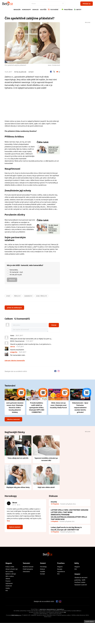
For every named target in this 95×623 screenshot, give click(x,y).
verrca (12, 347)
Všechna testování (13, 419)
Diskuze (35, 9)
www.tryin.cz (43, 609)
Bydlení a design (11, 574)
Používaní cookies (79, 582)
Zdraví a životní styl (12, 569)
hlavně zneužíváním (17, 350)
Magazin (77, 567)
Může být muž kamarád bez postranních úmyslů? (53, 150)
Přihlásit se (86, 4)
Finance (8, 581)
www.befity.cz (60, 609)
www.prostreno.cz (51, 609)
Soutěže (43, 9)
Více (8, 521)
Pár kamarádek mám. (17, 355)
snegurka (13, 352)
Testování (54, 9)
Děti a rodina (10, 576)
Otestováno (26, 571)
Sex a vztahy (9, 571)
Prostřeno (68, 9)
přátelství (17, 296)
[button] (63, 3)
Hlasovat (12, 280)
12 (59, 72)
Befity (78, 9)
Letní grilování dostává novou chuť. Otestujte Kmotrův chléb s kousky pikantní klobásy (14, 407)
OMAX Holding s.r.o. (16, 615)
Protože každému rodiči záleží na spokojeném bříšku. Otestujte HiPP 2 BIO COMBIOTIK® (36, 407)
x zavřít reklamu (89, 621)
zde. (65, 612)
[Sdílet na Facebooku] (51, 72)
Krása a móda (10, 567)
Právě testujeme (28, 569)
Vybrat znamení (14, 527)
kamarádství (28, 296)
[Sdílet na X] (54, 72)
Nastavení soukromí (80, 585)
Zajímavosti (9, 583)
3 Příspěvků (54, 521)
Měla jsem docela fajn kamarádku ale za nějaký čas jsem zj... (31, 339)
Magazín (17, 9)
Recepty (59, 569)
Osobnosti (9, 586)
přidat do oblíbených (14, 308)
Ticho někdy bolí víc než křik (18, 458)
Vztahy (31, 72)
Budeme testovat (28, 567)
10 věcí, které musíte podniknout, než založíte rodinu (53, 229)
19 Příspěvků (55, 504)
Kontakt (42, 574)
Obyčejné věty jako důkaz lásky (18, 487)
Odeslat (53, 325)
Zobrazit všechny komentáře (15, 360)
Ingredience (61, 571)
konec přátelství (41, 296)
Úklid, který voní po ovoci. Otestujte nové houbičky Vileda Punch (58, 405)
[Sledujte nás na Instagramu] (58, 371)
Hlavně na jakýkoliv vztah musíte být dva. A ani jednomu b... (31, 344)
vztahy (8, 296)
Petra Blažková (20, 72)
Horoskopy (26, 9)
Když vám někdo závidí (46, 487)
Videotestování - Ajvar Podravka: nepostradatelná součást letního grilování (80, 407)
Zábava (8, 578)
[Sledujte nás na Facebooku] (55, 371)
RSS (7, 590)
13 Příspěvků (55, 532)
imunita (54, 502)
